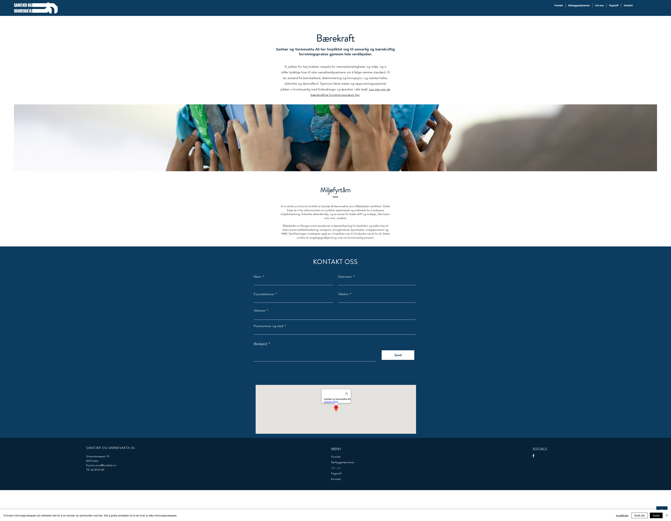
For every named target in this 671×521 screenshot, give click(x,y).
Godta (656, 515)
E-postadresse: (264, 294)
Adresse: (260, 310)
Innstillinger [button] (622, 515)
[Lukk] (667, 515)
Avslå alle (639, 515)
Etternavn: (345, 276)
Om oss (336, 468)
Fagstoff (336, 473)
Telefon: (343, 294)
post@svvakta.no (106, 465)
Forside (336, 456)
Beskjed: (261, 344)
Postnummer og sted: (269, 326)
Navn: (258, 276)
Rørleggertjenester (342, 462)
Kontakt (336, 479)
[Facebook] (533, 456)
